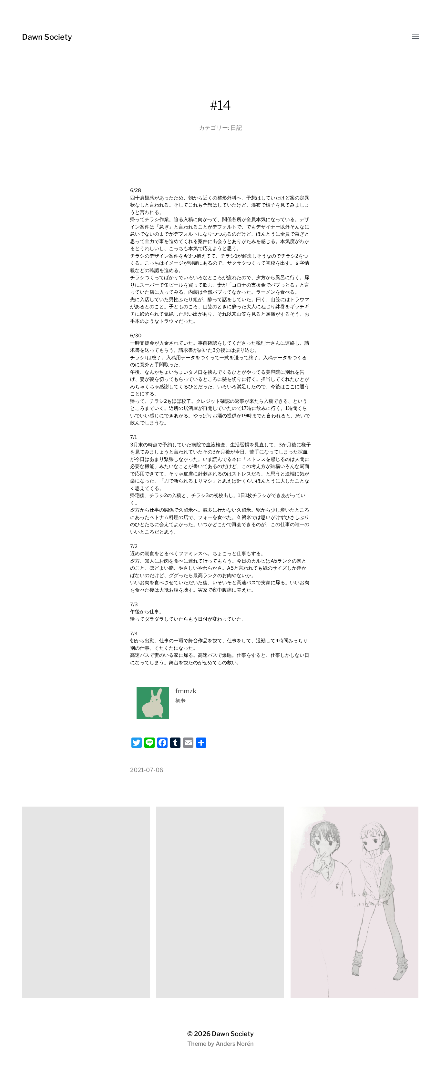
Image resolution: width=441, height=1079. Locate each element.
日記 (236, 127)
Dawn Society (47, 37)
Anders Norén (235, 1043)
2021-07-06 (146, 770)
